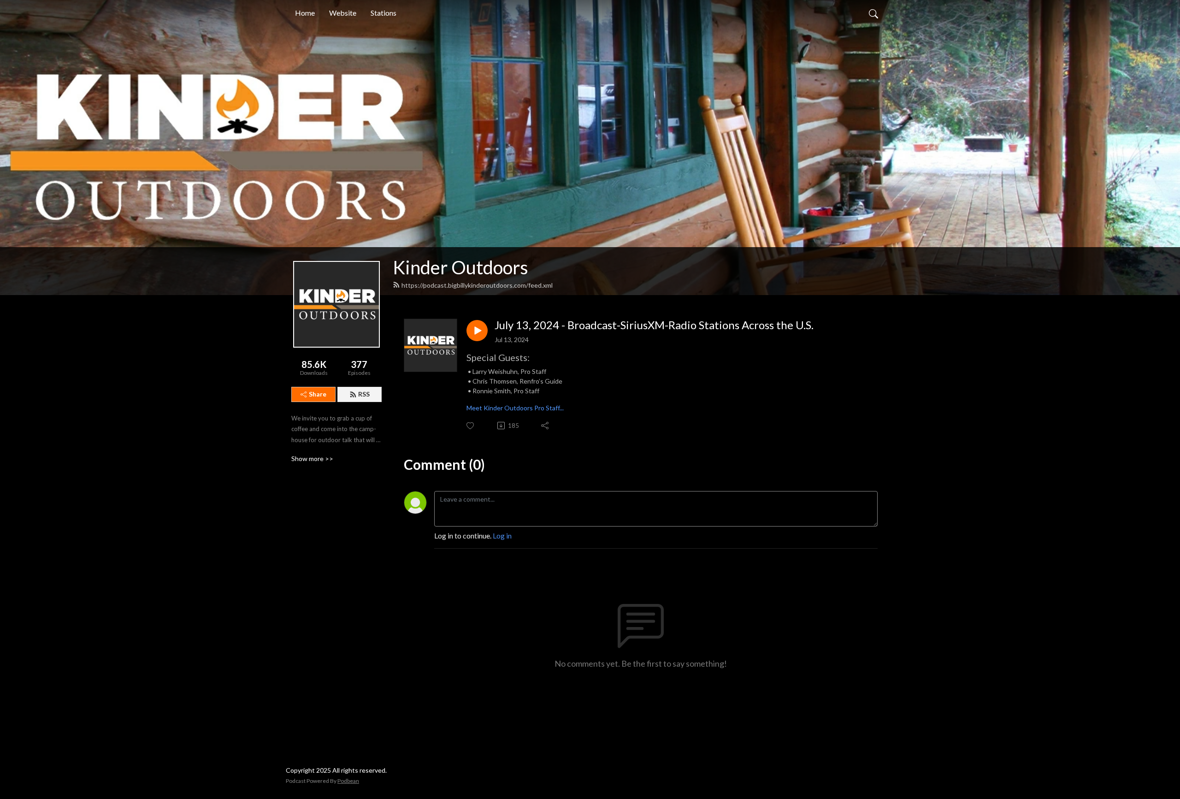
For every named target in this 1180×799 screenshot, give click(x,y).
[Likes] (471, 426)
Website (342, 12)
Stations (383, 12)
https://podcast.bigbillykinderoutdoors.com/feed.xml (477, 285)
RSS (364, 394)
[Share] (545, 425)
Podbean (348, 780)
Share (317, 394)
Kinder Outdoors (460, 267)
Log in (502, 535)
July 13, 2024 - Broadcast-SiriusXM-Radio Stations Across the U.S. (654, 325)
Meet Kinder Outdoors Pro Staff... (515, 408)
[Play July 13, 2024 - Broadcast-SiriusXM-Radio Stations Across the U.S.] (477, 330)
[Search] (873, 13)
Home (305, 12)
